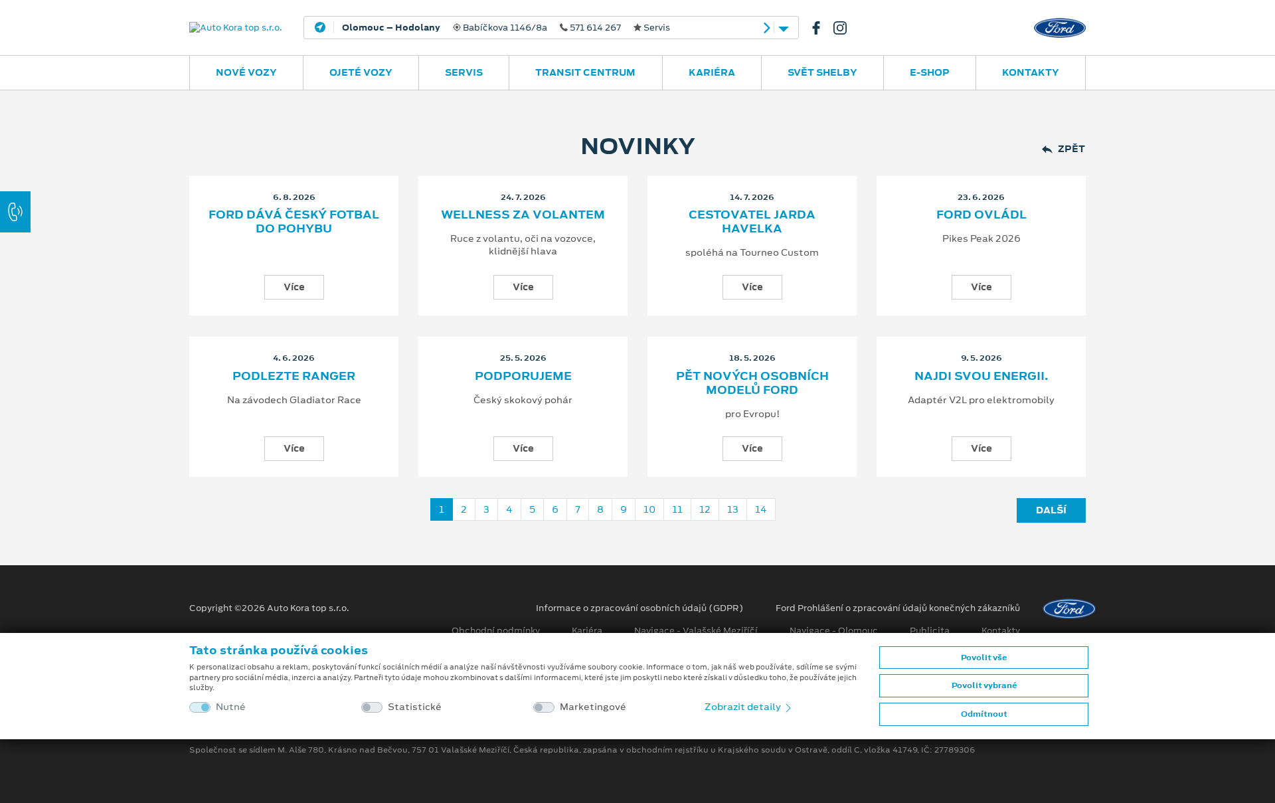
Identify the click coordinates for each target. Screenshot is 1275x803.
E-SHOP (930, 72)
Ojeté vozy (360, 72)
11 (677, 509)
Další (1051, 510)
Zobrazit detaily (744, 706)
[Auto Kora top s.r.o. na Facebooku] (821, 28)
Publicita (930, 631)
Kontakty (1030, 72)
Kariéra (712, 72)
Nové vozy (246, 72)
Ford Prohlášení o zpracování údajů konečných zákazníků (898, 608)
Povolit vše (984, 657)
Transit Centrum (585, 72)
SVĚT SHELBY (822, 72)
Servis (464, 72)
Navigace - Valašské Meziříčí (696, 631)
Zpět (1071, 149)
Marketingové (593, 707)
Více (294, 287)
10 (649, 509)
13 (732, 509)
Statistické (415, 707)
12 (705, 509)
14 (761, 509)
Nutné (231, 707)
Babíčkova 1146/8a (506, 28)
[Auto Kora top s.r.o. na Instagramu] (845, 28)
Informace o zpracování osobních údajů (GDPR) (640, 608)
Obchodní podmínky (496, 631)
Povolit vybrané (984, 685)
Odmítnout (984, 714)
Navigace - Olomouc (834, 631)
